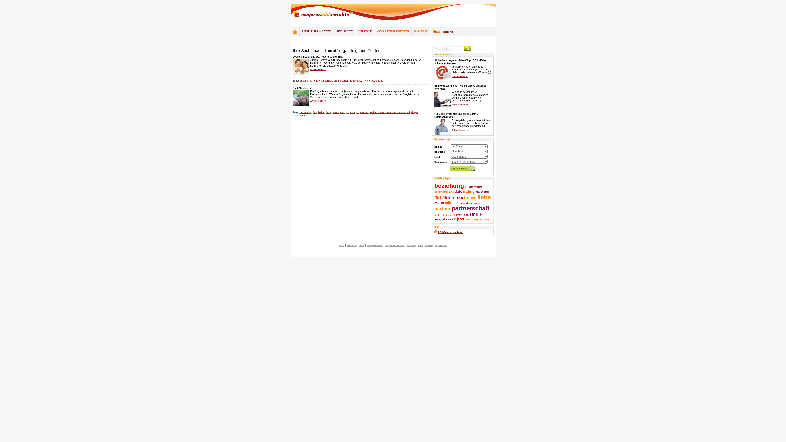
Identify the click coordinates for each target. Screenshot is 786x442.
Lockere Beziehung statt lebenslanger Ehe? (318, 56)
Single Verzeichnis (395, 245)
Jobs (361, 245)
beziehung (306, 112)
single (414, 112)
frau (315, 112)
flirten (448, 198)
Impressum (441, 245)
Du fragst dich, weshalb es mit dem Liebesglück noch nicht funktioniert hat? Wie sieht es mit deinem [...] (471, 123)
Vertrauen (484, 219)
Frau (459, 198)
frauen (470, 198)
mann (336, 112)
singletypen (299, 115)
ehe (302, 80)
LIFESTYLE (365, 31)
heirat (308, 80)
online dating (466, 203)
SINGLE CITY (345, 31)
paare (477, 203)
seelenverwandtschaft (397, 112)
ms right (354, 112)
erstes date (482, 191)
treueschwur (356, 80)
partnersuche (376, 112)
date (458, 191)
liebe (328, 112)
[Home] (295, 31)
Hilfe (420, 245)
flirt (437, 197)
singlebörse (443, 219)
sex (466, 215)
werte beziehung (374, 80)
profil (459, 214)
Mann (439, 203)
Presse (429, 245)
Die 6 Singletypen (303, 88)
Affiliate (411, 245)
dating (469, 191)
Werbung (352, 245)
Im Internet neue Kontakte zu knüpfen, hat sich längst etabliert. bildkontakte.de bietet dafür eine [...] (471, 69)
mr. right (344, 112)
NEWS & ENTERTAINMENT (393, 31)
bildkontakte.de (444, 191)
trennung (471, 219)
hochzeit (328, 80)
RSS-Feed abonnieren (450, 232)
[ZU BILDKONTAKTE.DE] (444, 31)
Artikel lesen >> (318, 69)
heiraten (317, 80)
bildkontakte (473, 186)
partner (364, 112)
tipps (459, 219)
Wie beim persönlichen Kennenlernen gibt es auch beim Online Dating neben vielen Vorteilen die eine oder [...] (470, 96)
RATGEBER (421, 31)
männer (451, 203)
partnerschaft (341, 80)
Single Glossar (375, 245)
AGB (341, 245)
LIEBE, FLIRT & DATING (317, 31)
